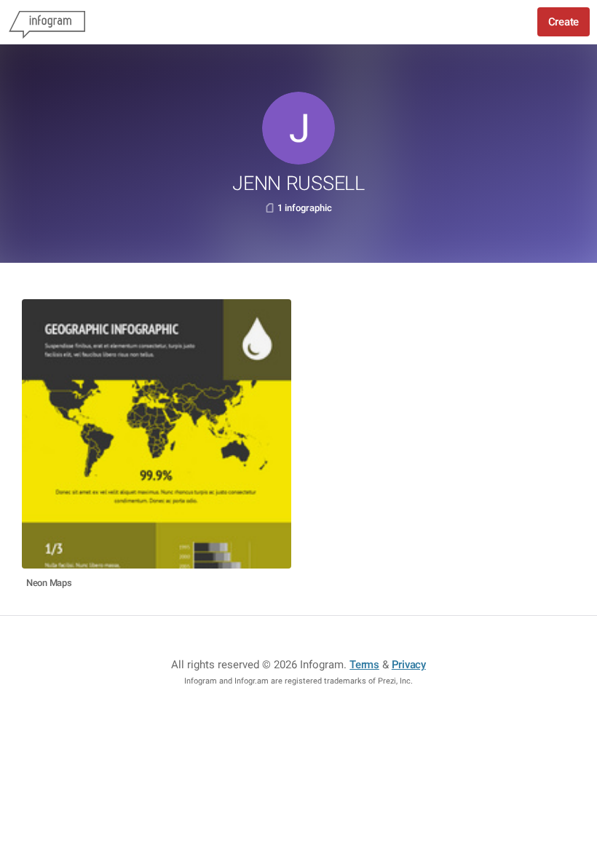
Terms (364, 664)
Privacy (409, 664)
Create (563, 21)
